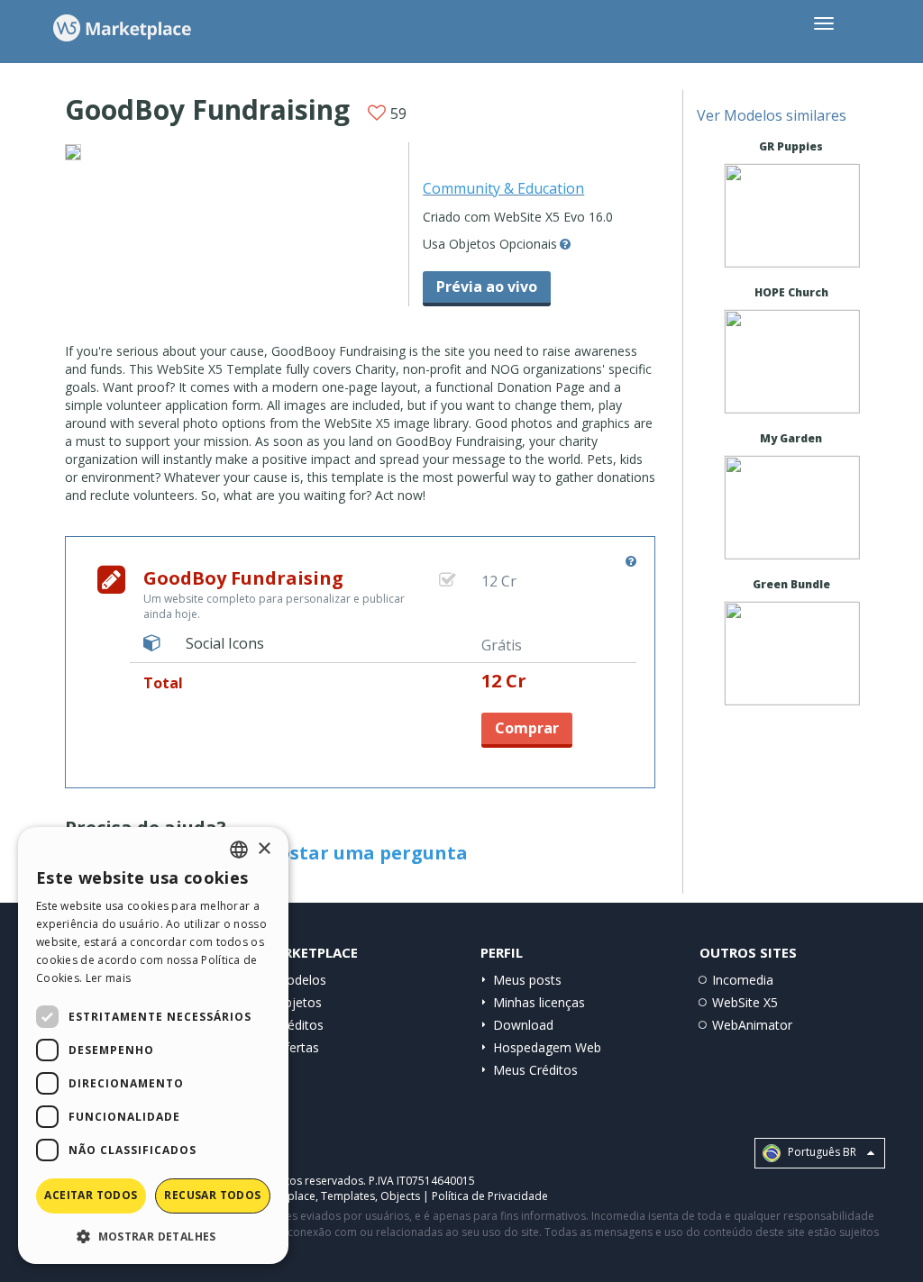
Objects (400, 1196)
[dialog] (153, 1045)
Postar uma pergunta (367, 853)
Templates (348, 1196)
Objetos (298, 1002)
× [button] (263, 849)
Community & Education (503, 188)
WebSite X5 (745, 1002)
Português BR (820, 1151)
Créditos (299, 1024)
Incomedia (742, 979)
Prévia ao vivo (486, 286)
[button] (153, 1235)
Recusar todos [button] (212, 1195)
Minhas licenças (539, 1002)
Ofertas (297, 1047)
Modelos (300, 979)
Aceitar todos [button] (90, 1195)
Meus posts (527, 979)
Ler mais (108, 978)
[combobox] (239, 850)
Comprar (527, 728)
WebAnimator (752, 1024)
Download (523, 1024)
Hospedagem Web (547, 1047)
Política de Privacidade (490, 1196)
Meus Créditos (535, 1069)
